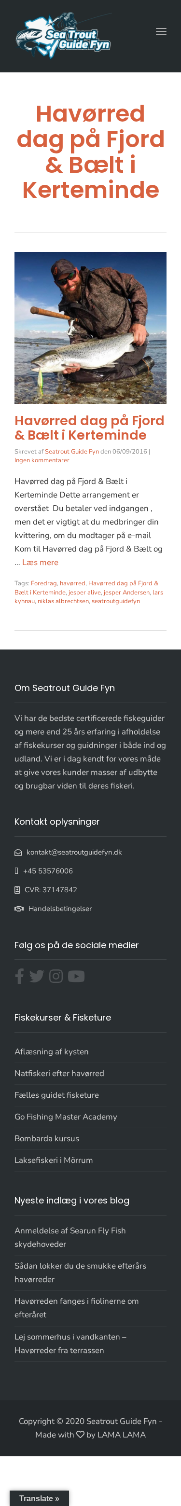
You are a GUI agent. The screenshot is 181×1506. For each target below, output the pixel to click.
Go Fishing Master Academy (65, 1116)
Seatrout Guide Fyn (72, 451)
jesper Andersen (127, 592)
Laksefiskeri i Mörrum (53, 1160)
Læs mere (40, 562)
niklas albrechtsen (63, 601)
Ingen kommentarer (42, 460)
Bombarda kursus (46, 1138)
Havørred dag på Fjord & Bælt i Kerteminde (89, 428)
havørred (72, 583)
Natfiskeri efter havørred (59, 1073)
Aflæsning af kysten (51, 1051)
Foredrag (44, 583)
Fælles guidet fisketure (56, 1095)
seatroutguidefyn (116, 601)
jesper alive (85, 592)
